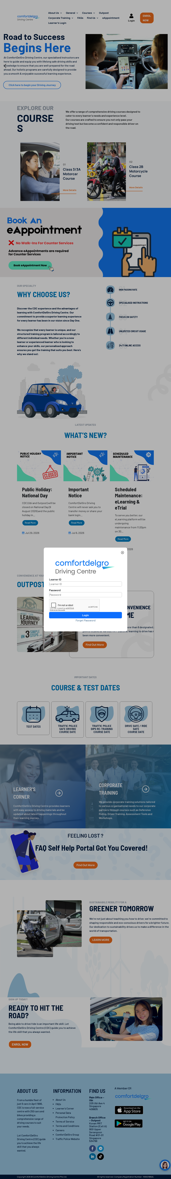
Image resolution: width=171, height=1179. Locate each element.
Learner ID (55, 579)
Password (55, 590)
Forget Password (86, 620)
